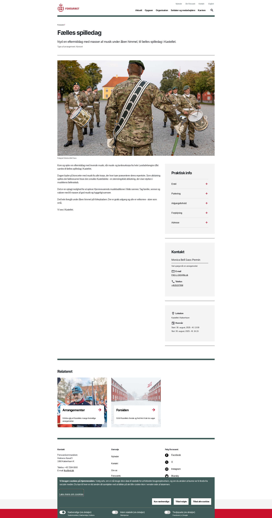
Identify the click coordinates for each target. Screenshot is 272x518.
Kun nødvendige (161, 501)
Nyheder (179, 4)
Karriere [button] (202, 10)
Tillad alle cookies (201, 501)
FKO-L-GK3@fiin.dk (179, 275)
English (211, 4)
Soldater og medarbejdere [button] (183, 10)
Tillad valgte (181, 501)
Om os (114, 470)
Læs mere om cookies (71, 494)
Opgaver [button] (149, 10)
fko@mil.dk (69, 470)
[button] (211, 11)
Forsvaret (60, 25)
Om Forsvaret (190, 4)
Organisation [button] (162, 10)
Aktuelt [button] (138, 10)
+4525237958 (177, 285)
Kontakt (201, 4)
